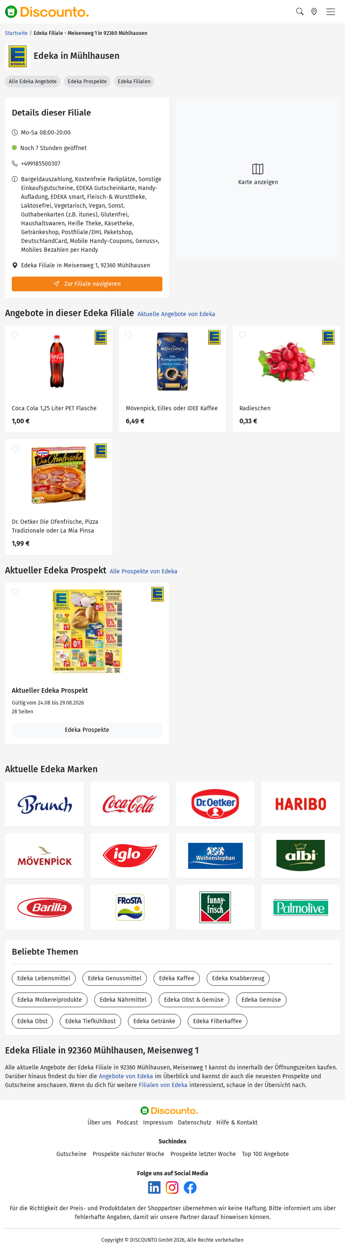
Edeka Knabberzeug (238, 978)
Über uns (99, 1122)
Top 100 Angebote (265, 1154)
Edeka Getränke (154, 1021)
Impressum (158, 1122)
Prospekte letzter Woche (203, 1154)
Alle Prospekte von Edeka (144, 571)
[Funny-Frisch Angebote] (215, 907)
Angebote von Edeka (126, 1076)
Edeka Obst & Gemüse (194, 999)
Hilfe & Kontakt (236, 1122)
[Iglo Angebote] (129, 855)
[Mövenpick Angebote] (44, 855)
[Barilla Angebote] (44, 907)
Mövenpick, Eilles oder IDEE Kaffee (172, 408)
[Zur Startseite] (51, 11)
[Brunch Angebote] (44, 804)
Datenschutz (194, 1122)
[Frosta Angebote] (129, 907)
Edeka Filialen (134, 81)
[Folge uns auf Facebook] (190, 1186)
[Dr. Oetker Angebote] (215, 804)
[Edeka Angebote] (17, 56)
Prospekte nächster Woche (129, 1154)
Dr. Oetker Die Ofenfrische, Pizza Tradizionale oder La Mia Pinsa (55, 526)
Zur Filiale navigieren (92, 284)
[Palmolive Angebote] (300, 907)
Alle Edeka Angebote (33, 81)
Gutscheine (71, 1154)
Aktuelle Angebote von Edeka (176, 314)
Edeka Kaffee (176, 978)
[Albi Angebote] (300, 855)
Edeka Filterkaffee (217, 1021)
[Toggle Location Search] (314, 12)
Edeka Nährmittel (123, 999)
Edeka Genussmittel (114, 978)
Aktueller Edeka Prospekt (50, 690)
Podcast (127, 1122)
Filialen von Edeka (163, 1085)
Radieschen (255, 408)
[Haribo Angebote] (300, 804)
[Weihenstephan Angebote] (215, 855)
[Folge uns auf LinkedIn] (154, 1186)
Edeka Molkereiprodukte (49, 999)
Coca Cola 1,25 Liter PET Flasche (54, 408)
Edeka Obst (32, 1021)
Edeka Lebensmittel (43, 978)
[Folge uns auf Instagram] (172, 1186)
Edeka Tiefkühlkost (90, 1021)
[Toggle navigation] (330, 11)
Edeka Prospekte (87, 81)
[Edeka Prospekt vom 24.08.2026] (87, 631)
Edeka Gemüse (261, 999)
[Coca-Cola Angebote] (129, 804)
